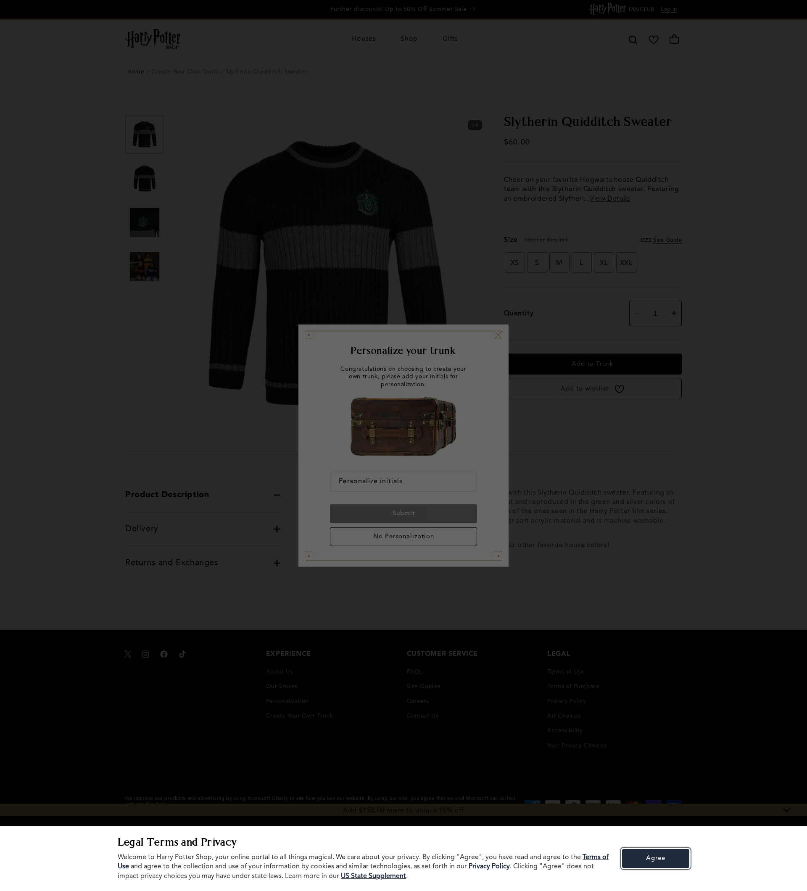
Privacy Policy (489, 866)
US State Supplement (373, 876)
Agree (655, 858)
